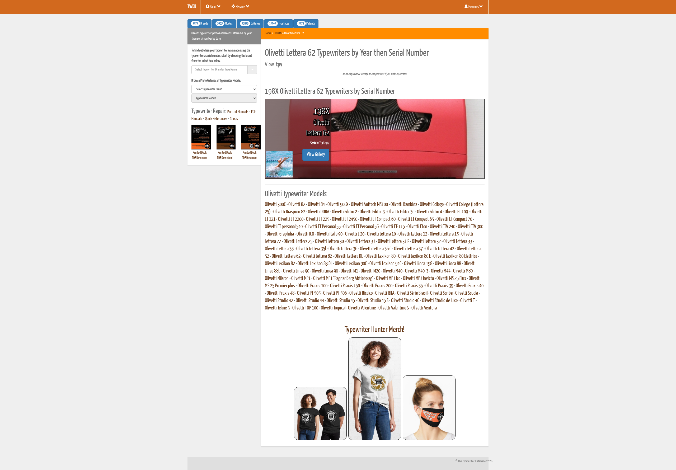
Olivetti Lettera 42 (439, 249)
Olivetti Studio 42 (279, 300)
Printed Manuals (237, 112)
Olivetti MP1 (301, 278)
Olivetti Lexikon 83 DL (315, 263)
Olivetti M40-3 (416, 271)
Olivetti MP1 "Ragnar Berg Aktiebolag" (343, 278)
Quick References (216, 119)
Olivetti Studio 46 (405, 300)
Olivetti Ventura (424, 308)
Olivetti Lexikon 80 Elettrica (455, 256)
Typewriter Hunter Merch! (375, 329)
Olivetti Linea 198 (418, 263)
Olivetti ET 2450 (344, 219)
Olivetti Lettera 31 (360, 241)
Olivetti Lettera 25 (298, 241)
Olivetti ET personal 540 (284, 226)
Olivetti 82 (296, 204)
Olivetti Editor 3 (372, 212)
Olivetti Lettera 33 (457, 241)
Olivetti (277, 33)
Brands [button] (200, 24)
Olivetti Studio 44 (310, 300)
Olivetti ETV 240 (442, 226)
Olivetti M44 (440, 271)
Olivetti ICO (305, 234)
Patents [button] (307, 24)
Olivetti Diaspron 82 (289, 212)
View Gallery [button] (316, 154)
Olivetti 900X (337, 204)
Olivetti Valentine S (393, 308)
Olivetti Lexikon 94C (385, 263)
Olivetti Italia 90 (329, 234)
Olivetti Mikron (277, 278)
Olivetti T (467, 300)
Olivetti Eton (417, 226)
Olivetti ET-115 (393, 226)
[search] (224, 89)
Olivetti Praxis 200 (377, 286)
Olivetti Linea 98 (325, 271)
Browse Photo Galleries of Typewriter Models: (216, 80)
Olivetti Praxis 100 (312, 286)
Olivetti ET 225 (317, 219)
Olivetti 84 (316, 204)
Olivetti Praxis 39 (439, 286)
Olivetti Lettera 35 (279, 249)
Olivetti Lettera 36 (342, 249)
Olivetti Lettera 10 (381, 234)
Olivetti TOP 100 (305, 308)
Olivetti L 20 (354, 234)
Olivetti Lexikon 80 (380, 256)
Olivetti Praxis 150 (345, 286)
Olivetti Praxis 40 (469, 286)
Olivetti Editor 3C (400, 212)
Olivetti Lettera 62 (286, 256)
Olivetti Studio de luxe (440, 300)
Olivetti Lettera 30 (329, 241)
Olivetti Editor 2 (344, 212)
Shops (234, 119)
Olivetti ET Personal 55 (323, 226)
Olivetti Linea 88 (448, 263)
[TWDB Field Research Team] (429, 407)
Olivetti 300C (275, 204)
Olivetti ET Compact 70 (454, 219)
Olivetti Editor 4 (429, 212)
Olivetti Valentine (362, 308)
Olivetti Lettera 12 (412, 234)
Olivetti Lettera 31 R (393, 241)
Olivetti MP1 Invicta (418, 278)
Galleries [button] (251, 24)
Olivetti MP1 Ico (388, 278)
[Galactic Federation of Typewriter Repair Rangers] (374, 388)
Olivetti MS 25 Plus (451, 278)
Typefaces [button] (279, 24)
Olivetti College (432, 204)
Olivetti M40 (392, 271)
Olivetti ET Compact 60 (378, 219)
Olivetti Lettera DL (349, 256)
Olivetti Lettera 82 (317, 256)
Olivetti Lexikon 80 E (414, 256)
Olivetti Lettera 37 (408, 249)
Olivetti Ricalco (361, 293)
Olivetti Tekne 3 (277, 308)
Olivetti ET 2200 (290, 219)
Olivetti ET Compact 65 (416, 219)
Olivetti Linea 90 (296, 271)
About (213, 7)
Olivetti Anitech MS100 (369, 204)
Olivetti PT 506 (335, 293)
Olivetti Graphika (280, 234)
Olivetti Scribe (441, 293)
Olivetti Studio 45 (341, 300)
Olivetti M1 (349, 271)
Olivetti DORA (318, 212)
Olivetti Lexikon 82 (280, 263)
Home (268, 33)
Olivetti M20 (370, 271)
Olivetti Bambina (404, 204)
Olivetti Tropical (333, 308)
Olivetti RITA (385, 293)
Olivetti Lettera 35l (311, 249)
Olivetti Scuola (466, 293)
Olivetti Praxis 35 (409, 286)
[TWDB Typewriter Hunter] (320, 413)
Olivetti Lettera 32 (426, 241)
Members (473, 7)
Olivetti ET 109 (456, 212)
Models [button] (225, 24)
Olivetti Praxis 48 (280, 293)
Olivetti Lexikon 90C (351, 263)
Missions (240, 7)
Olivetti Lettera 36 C (375, 249)
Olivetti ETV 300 (470, 226)
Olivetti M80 (463, 271)
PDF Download (199, 158)
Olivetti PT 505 (309, 293)
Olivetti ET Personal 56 (361, 226)
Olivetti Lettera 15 (444, 234)
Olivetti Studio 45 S (373, 300)
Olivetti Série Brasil (412, 293)
